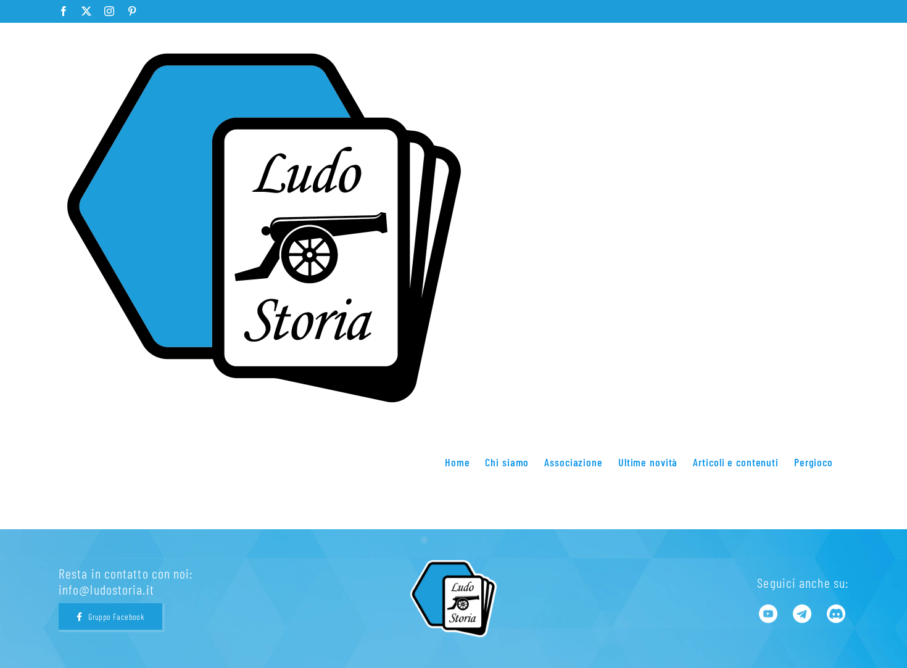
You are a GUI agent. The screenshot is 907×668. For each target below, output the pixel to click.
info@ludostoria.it (106, 589)
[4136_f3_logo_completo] (453, 567)
